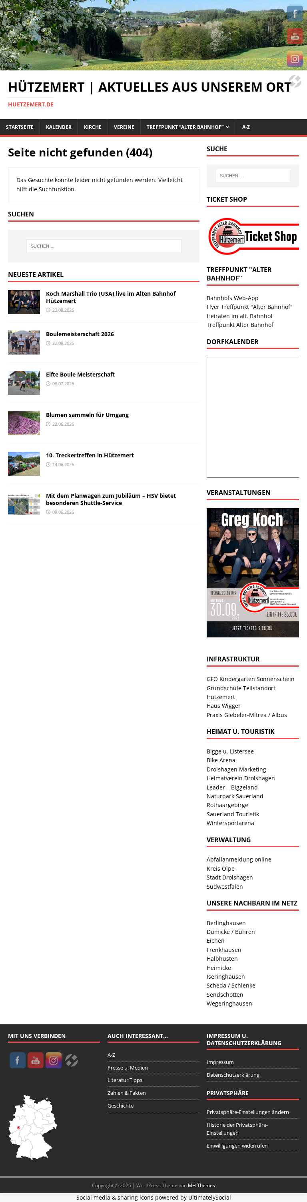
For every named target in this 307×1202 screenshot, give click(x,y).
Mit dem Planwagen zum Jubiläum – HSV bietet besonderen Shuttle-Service (111, 499)
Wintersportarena (230, 823)
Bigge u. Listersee (230, 751)
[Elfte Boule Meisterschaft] (24, 390)
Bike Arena (221, 760)
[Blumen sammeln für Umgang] (24, 430)
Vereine (124, 127)
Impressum (220, 1062)
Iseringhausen (226, 976)
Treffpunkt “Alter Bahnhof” (185, 127)
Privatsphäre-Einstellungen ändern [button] (248, 1112)
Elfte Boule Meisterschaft (80, 374)
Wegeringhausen (229, 1003)
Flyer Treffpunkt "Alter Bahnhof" (250, 307)
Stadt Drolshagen (230, 877)
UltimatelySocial (209, 1197)
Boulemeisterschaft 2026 (80, 334)
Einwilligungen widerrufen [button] (237, 1145)
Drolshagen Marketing (236, 769)
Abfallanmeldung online (239, 859)
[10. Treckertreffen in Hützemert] (24, 471)
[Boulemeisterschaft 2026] (24, 349)
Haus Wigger (224, 705)
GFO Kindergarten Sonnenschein (251, 679)
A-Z (246, 127)
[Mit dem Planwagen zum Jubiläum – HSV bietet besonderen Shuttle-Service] (24, 511)
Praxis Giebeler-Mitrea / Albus (247, 715)
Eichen (216, 940)
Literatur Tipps (125, 1080)
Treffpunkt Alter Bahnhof (240, 325)
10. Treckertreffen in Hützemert (90, 455)
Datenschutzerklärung (233, 1074)
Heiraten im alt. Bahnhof (240, 316)
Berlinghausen (226, 923)
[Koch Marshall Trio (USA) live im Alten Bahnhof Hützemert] (24, 309)
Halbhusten (222, 958)
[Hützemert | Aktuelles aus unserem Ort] (153, 66)
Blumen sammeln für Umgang (87, 415)
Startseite (20, 127)
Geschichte (121, 1105)
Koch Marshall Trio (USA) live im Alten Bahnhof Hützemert (110, 297)
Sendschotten (225, 994)
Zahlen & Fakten (127, 1092)
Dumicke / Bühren (231, 932)
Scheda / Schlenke (231, 985)
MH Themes (201, 1185)
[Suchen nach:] (104, 246)
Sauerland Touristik (233, 814)
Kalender (59, 127)
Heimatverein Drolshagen (241, 778)
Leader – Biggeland (232, 787)
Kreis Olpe (221, 868)
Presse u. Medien (128, 1067)
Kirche (93, 127)
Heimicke (219, 968)
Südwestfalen (225, 886)
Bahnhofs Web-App (233, 298)
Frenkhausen (224, 950)
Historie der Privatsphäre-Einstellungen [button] (237, 1129)
